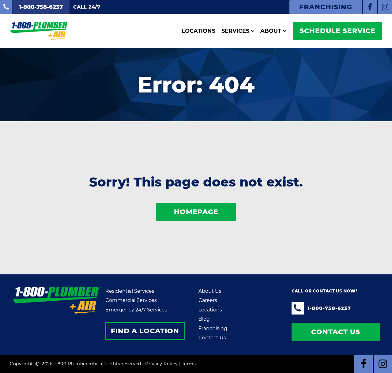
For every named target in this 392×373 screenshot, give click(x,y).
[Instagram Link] (385, 7)
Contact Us (212, 338)
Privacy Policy (161, 364)
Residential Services (129, 291)
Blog (204, 319)
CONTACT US (335, 332)
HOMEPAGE (196, 212)
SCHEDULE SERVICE (337, 31)
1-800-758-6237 (329, 308)
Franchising (212, 328)
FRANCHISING (325, 7)
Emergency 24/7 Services (136, 310)
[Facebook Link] (370, 7)
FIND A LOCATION (145, 331)
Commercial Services (131, 300)
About (270, 31)
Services (235, 31)
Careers (207, 300)
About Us (209, 291)
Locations (198, 31)
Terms (189, 364)
